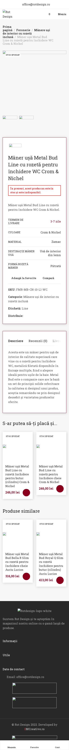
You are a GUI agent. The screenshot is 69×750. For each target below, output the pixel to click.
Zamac (56, 241)
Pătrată (55, 266)
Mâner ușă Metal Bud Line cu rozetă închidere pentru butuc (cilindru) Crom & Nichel (17, 476)
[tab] (15, 341)
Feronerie (23, 30)
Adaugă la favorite (23, 278)
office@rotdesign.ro (35, 4)
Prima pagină (7, 28)
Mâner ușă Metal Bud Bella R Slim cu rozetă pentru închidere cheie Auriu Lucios (17, 562)
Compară (48, 278)
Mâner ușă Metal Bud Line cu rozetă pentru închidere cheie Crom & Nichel (51, 474)
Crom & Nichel (51, 232)
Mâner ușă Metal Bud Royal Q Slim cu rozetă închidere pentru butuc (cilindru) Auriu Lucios (51, 564)
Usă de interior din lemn (50, 253)
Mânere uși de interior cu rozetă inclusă (26, 33)
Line (25, 308)
